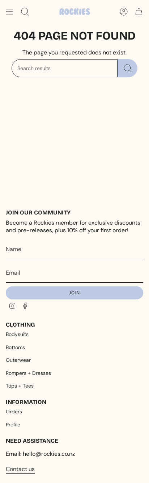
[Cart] (138, 11)
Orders (14, 411)
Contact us (20, 469)
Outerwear (18, 360)
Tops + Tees (20, 385)
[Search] (127, 68)
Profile (13, 424)
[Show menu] (9, 11)
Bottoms (15, 347)
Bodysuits (17, 334)
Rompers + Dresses (28, 373)
